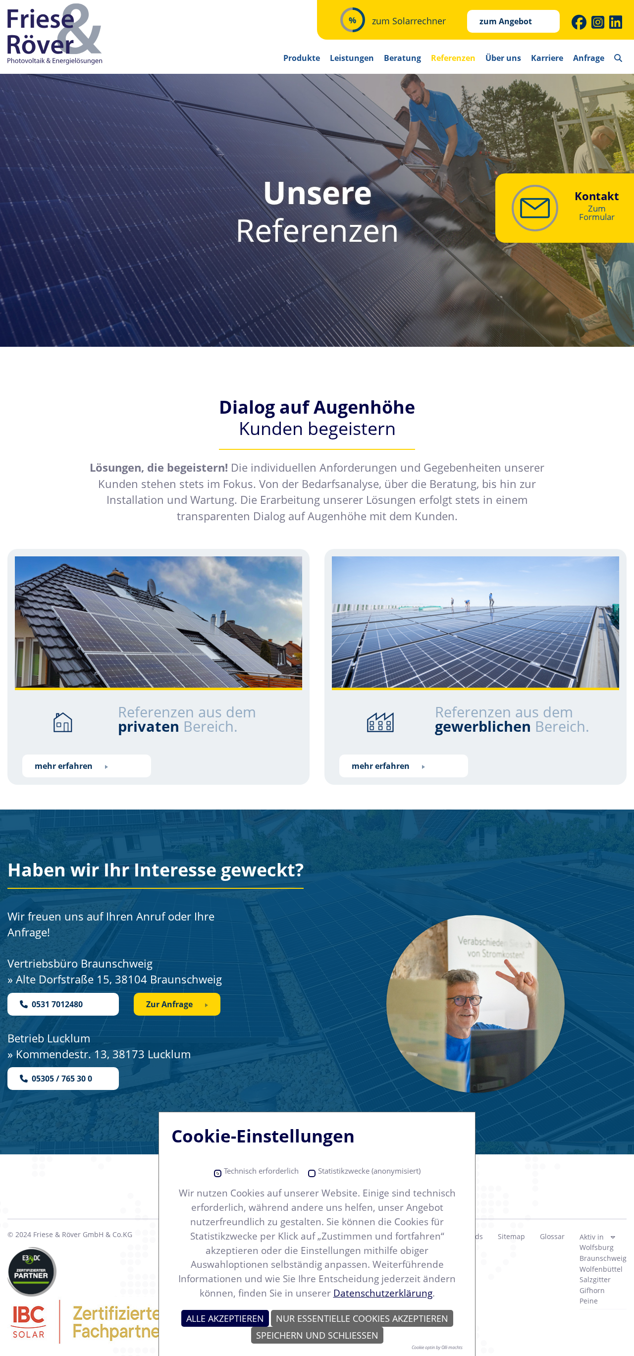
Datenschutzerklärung (382, 1293)
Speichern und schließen (317, 1335)
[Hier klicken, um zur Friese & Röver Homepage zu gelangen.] (55, 34)
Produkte (301, 58)
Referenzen (453, 58)
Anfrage (588, 58)
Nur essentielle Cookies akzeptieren (362, 1318)
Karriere (547, 58)
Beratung (402, 58)
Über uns (503, 58)
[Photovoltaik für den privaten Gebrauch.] (158, 623)
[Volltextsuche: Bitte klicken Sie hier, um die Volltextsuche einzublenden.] (618, 54)
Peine (589, 1300)
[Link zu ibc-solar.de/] (110, 1321)
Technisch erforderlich (261, 1171)
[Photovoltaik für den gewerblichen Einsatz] (475, 623)
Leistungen (352, 58)
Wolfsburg (597, 1247)
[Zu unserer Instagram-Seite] (597, 22)
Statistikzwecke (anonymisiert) (369, 1171)
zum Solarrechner (409, 21)
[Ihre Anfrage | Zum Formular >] (535, 208)
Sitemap (511, 1236)
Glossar (552, 1236)
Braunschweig (603, 1258)
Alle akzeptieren (225, 1318)
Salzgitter (595, 1279)
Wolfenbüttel (601, 1269)
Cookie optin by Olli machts (437, 1347)
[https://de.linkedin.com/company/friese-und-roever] (615, 22)
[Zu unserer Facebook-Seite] (579, 22)
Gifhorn (592, 1290)
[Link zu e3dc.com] (31, 1272)
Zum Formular (597, 212)
